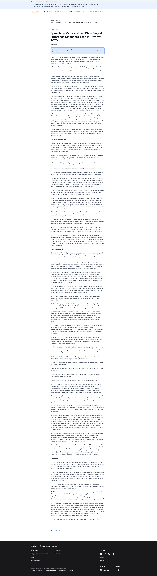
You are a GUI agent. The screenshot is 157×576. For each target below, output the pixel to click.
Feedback (102, 560)
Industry (33, 557)
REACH (70, 570)
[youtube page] (113, 554)
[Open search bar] (124, 12)
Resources (58, 553)
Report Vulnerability (36, 570)
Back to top (56, 530)
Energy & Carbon (35, 560)
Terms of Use (62, 570)
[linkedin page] (101, 554)
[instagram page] (105, 554)
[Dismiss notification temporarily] (125, 5)
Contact (102, 557)
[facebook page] (109, 554)
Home (52, 20)
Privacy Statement (51, 570)
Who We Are (34, 550)
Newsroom (91, 11)
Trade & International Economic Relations (39, 553)
